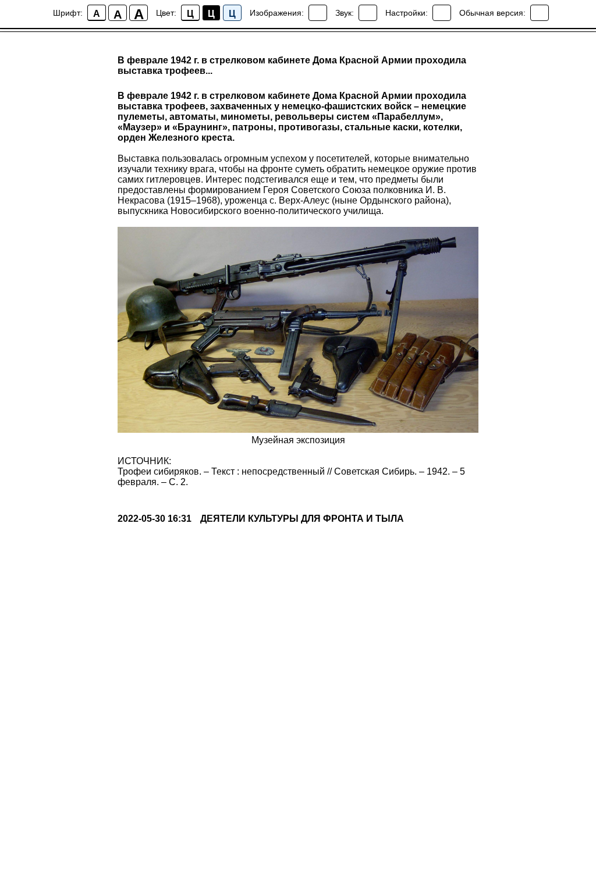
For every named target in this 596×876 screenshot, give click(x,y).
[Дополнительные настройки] (441, 13)
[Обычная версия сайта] (539, 13)
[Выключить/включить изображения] (317, 13)
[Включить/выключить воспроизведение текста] (368, 13)
